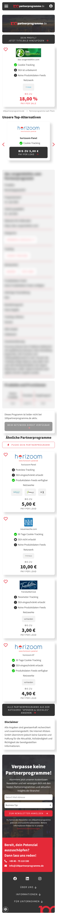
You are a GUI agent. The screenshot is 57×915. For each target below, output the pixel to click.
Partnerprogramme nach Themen (43, 111)
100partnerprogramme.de (13, 111)
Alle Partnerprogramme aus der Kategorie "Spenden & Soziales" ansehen (28, 710)
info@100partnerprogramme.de (26, 866)
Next (53, 144)
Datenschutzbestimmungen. (28, 828)
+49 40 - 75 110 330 (19, 861)
